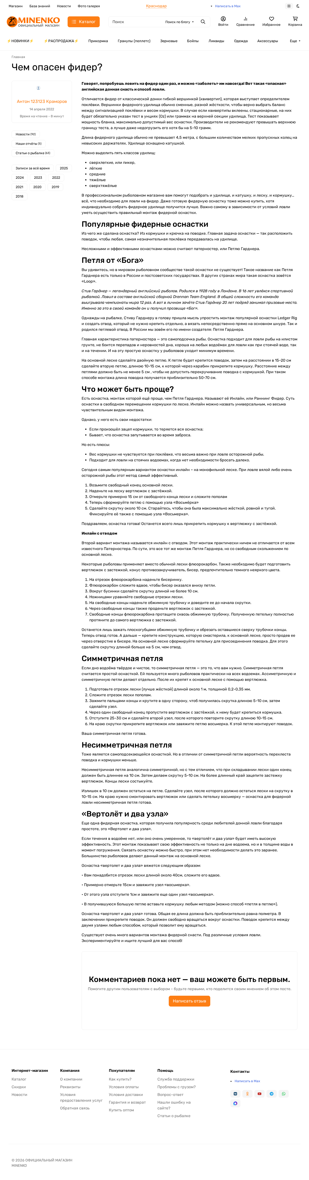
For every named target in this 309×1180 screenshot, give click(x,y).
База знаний (39, 6)
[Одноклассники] (247, 1094)
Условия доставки (126, 1094)
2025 (64, 168)
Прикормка (98, 41)
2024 (20, 178)
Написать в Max (228, 6)
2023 (38, 178)
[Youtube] (259, 1094)
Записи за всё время (33, 168)
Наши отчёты (29, 144)
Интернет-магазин (30, 1071)
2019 (55, 187)
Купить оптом (121, 1110)
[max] (235, 1103)
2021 (19, 187)
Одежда (241, 41)
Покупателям (122, 1071)
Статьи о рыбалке (33, 153)
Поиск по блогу (177, 22)
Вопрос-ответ (170, 1094)
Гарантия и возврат (127, 1102)
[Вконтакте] (235, 1094)
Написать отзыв (189, 1001)
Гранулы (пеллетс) (134, 41)
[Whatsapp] (284, 1094)
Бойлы (193, 41)
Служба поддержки (175, 1079)
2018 (19, 196)
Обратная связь (75, 1108)
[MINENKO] (33, 21)
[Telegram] (272, 1094)
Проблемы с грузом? (176, 1087)
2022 (56, 178)
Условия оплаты (124, 1087)
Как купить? (120, 1079)
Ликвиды (216, 41)
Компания (69, 1071)
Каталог (19, 1079)
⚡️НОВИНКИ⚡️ (20, 41)
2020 (37, 187)
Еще (293, 41)
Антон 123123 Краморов (42, 101)
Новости (64, 6)
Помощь (165, 1071)
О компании (71, 1079)
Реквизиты (70, 1087)
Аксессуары (267, 41)
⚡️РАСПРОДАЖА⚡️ (61, 41)
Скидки (19, 1087)
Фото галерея (89, 6)
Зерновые (168, 41)
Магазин (16, 6)
